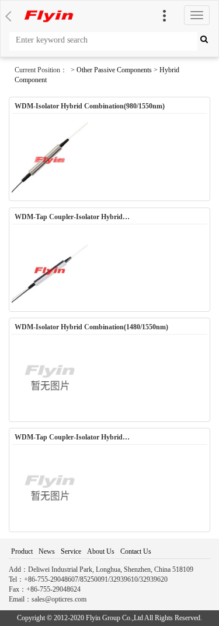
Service (71, 551)
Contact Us (135, 551)
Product (22, 551)
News (47, 551)
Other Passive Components (114, 70)
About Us (100, 551)
